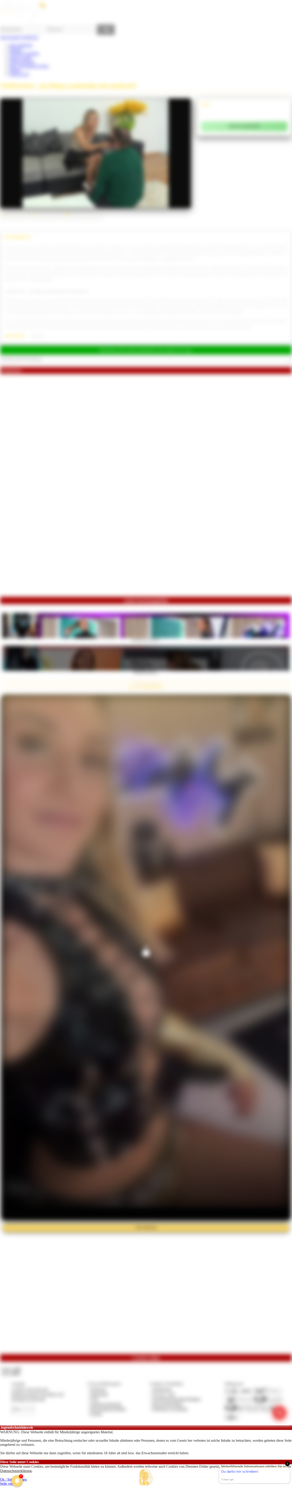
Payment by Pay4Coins (28, 1399)
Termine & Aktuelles (24, 53)
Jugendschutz (162, 1389)
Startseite (15, 49)
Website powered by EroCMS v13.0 (37, 1394)
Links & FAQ (19, 74)
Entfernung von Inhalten (170, 1409)
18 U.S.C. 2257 (163, 1394)
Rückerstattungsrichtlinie (108, 1409)
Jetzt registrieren (20, 45)
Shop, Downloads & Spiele (29, 66)
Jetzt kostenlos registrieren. (19, 37)
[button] (146, 1477)
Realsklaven (38, 336)
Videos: (11, 1369)
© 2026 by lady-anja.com (29, 1389)
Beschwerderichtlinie (167, 1404)
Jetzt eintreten (146, 1227)
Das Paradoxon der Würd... (146, 639)
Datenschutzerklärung (16, 1471)
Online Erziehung (22, 62)
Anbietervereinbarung (106, 1404)
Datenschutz (99, 1394)
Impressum (98, 1389)
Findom (14, 70)
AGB (94, 1399)
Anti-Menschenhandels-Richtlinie (176, 1399)
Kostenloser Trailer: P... (146, 672)
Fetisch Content (20, 58)
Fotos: (10, 1373)
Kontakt (96, 1414)
